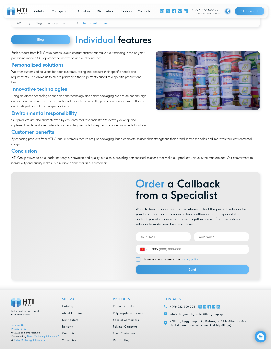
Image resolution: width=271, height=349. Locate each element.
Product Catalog (124, 306)
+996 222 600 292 (182, 306)
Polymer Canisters (125, 326)
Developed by (18, 336)
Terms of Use (18, 324)
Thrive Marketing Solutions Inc (30, 340)
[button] (249, 11)
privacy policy (190, 259)
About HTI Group (73, 313)
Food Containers (124, 333)
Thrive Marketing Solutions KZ (43, 336)
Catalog (67, 306)
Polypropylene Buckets (128, 313)
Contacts (68, 333)
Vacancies (69, 340)
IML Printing (121, 340)
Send (192, 269)
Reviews (67, 326)
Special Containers (126, 319)
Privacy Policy (18, 328)
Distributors (70, 319)
